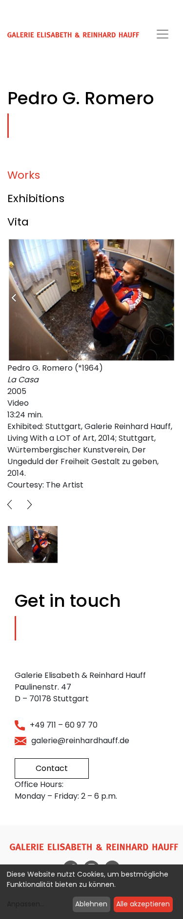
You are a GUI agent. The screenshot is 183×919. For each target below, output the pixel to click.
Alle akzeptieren (143, 904)
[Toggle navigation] (162, 34)
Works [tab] (23, 175)
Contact (52, 768)
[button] (9, 504)
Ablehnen (91, 904)
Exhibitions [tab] (35, 198)
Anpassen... (25, 904)
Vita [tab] (18, 221)
